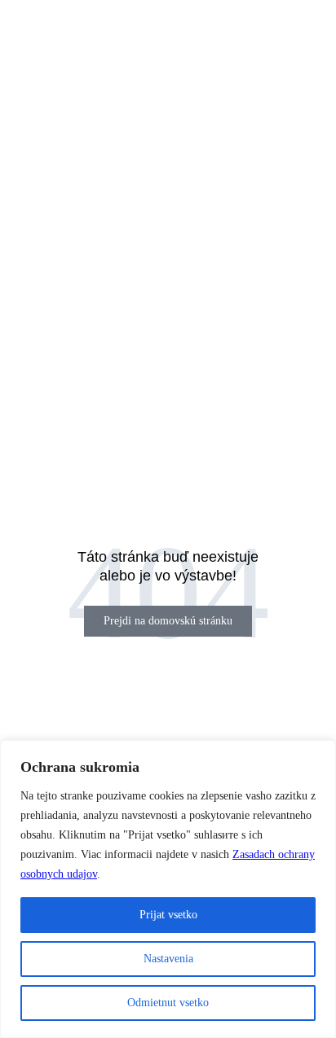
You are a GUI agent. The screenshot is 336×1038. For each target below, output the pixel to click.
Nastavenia (168, 959)
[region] (168, 889)
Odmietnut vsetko (168, 1002)
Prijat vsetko (168, 915)
